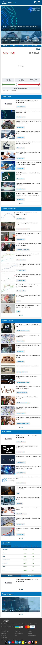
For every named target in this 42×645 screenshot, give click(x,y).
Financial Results (21, 106)
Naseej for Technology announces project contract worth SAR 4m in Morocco (28, 153)
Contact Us (3, 633)
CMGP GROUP (4, 563)
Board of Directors (21, 513)
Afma (3, 570)
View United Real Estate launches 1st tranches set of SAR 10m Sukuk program (28, 387)
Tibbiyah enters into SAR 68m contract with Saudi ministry (28, 498)
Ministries (19, 503)
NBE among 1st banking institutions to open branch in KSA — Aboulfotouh (28, 244)
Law (18, 493)
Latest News (6, 97)
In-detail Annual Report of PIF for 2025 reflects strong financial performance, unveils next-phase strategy (27, 195)
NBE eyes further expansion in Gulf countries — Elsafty (27, 223)
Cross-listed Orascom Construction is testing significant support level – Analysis (27, 285)
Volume (36, 546)
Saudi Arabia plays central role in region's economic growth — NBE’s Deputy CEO (28, 234)
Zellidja (3, 556)
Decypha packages (32, 635)
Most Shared (31, 575)
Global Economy (20, 116)
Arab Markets (7, 432)
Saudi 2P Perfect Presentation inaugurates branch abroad (28, 132)
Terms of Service (5, 631)
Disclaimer (17, 631)
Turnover (26, 546)
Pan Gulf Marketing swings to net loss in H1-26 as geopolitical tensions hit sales (28, 142)
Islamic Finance (7, 321)
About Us (30, 631)
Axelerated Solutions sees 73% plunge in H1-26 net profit (28, 477)
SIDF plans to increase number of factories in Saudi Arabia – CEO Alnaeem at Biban (28, 296)
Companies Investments (23, 229)
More (20, 203)
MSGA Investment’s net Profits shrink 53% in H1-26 (28, 456)
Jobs (16, 635)
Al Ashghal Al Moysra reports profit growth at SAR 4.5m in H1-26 (28, 519)
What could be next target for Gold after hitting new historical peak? (28, 265)
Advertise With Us (19, 633)
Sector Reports (20, 199)
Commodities (34, 45)
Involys (3, 552)
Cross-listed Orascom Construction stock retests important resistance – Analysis (27, 254)
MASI (38, 49)
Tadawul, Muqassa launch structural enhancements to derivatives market (28, 111)
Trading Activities (21, 259)
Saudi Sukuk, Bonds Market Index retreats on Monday (26, 377)
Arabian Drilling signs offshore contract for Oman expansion (28, 173)
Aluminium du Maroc (6, 559)
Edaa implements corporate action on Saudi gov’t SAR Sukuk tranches (27, 408)
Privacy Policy (4, 637)
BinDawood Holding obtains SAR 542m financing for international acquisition (28, 122)
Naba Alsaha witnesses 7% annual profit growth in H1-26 (28, 529)
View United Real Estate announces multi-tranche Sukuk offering (27, 336)
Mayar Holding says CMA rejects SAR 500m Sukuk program (28, 325)
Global (23, 45)
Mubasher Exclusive (9, 209)
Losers (16, 546)
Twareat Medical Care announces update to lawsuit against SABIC (28, 488)
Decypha (30, 633)
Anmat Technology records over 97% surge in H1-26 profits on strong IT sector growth (28, 467)
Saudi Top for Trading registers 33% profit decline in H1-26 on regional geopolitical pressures (28, 163)
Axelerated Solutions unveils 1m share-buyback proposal (27, 508)
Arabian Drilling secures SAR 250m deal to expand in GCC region (28, 184)
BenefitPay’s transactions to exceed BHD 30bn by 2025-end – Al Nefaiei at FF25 (27, 306)
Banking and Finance (22, 371)
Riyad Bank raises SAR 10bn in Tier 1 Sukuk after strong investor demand (28, 346)
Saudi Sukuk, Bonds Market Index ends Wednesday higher (28, 418)
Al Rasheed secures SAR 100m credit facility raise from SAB (28, 356)
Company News (20, 127)
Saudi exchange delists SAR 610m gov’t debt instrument (26, 397)
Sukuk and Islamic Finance (23, 330)
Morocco (5, 45)
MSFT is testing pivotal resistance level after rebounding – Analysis (26, 213)
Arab (14, 45)
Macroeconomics (21, 413)
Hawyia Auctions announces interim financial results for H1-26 (27, 447)
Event (18, 301)
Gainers (6, 546)
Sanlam (3, 566)
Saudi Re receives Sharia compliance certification (27, 366)
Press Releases (7, 594)
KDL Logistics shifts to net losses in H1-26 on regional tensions (27, 101)
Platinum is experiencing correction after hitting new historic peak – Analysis (28, 275)
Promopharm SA (5, 549)
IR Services (3, 635)
